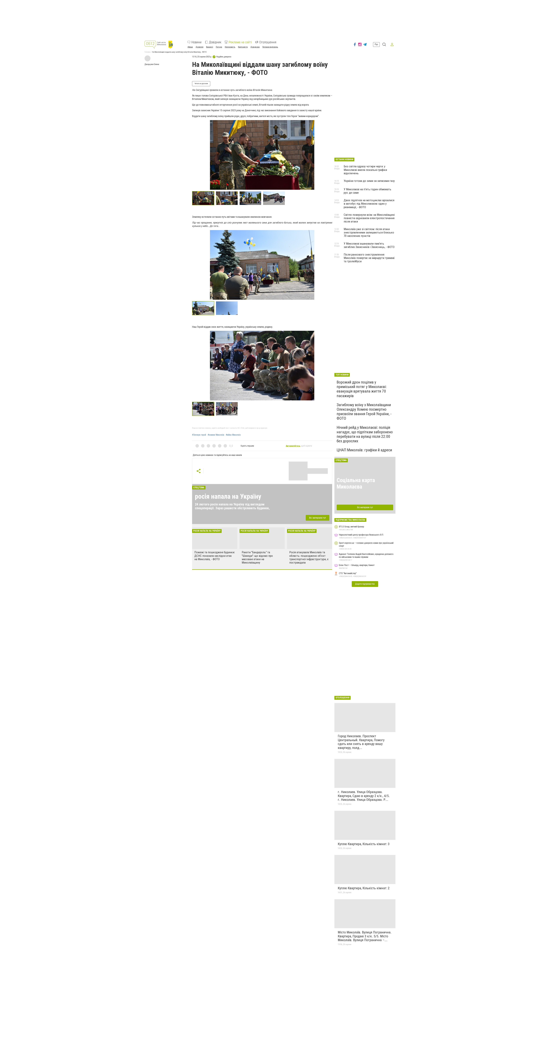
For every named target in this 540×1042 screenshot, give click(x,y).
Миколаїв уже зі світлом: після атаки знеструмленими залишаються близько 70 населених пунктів (369, 232)
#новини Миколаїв (216, 435)
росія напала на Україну (228, 496)
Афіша (190, 47)
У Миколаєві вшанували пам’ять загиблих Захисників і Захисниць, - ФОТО (369, 245)
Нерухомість (230, 47)
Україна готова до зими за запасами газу (369, 181)
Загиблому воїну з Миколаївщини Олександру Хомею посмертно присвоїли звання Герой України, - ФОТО (364, 412)
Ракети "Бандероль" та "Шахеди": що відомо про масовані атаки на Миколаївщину (257, 557)
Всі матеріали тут (317, 517)
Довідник (215, 42)
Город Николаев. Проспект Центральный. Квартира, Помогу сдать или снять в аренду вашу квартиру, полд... (361, 742)
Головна (147, 52)
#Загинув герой (199, 435)
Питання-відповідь (270, 47)
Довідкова (255, 47)
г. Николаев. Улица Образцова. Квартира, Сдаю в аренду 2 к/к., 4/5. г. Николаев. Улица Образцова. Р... (364, 796)
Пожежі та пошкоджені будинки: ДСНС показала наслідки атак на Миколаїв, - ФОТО (214, 556)
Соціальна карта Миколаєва (356, 483)
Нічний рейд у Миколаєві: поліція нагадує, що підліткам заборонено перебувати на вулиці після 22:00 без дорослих (365, 434)
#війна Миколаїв (233, 435)
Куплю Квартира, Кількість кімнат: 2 (364, 888)
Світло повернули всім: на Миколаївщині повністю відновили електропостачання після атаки (369, 218)
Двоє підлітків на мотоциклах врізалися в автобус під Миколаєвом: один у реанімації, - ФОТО (369, 204)
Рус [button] (376, 44)
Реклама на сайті (240, 42)
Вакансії (209, 47)
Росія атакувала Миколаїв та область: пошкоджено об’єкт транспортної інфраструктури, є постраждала (308, 557)
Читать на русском (201, 84)
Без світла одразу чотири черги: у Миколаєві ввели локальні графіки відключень (365, 170)
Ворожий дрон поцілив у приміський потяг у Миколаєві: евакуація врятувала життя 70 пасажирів (362, 389)
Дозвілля (199, 47)
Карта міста (243, 47)
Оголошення (267, 42)
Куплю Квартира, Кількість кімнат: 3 (364, 844)
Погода (219, 47)
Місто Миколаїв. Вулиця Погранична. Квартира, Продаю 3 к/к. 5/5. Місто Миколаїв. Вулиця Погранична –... (365, 936)
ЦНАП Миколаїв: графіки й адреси (364, 450)
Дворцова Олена (152, 64)
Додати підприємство (365, 584)
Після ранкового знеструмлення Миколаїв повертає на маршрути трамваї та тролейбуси (369, 258)
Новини (196, 42)
